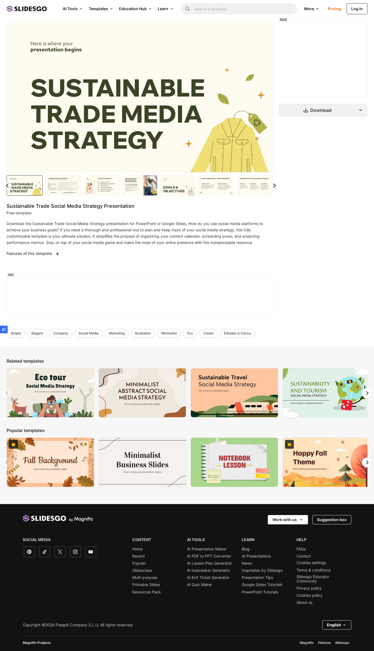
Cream (208, 333)
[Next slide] (266, 97)
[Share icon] (264, 30)
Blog (246, 549)
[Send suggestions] (4, 329)
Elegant (37, 333)
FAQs (301, 549)
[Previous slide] (7, 393)
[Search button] (187, 8)
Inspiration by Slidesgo (262, 570)
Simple (16, 333)
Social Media (89, 333)
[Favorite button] (250, 30)
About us (304, 602)
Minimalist (169, 333)
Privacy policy (309, 588)
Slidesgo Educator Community (313, 579)
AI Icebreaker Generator (208, 570)
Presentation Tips (257, 577)
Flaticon (324, 643)
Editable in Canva (237, 333)
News (247, 563)
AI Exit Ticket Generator (208, 577)
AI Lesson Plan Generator (209, 563)
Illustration (143, 333)
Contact (304, 556)
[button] (274, 185)
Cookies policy (310, 595)
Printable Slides (146, 584)
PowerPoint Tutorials (260, 592)
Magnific (307, 643)
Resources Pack (146, 592)
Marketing (117, 333)
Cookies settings (311, 563)
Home (137, 549)
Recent (138, 556)
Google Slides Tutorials (262, 584)
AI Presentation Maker (206, 549)
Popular (139, 563)
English (334, 624)
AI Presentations (256, 556)
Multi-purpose (144, 577)
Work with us (284, 519)
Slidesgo (342, 643)
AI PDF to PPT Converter (209, 556)
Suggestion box (332, 519)
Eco (190, 333)
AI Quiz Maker (199, 584)
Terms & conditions (313, 570)
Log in (357, 8)
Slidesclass (142, 570)
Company (60, 333)
